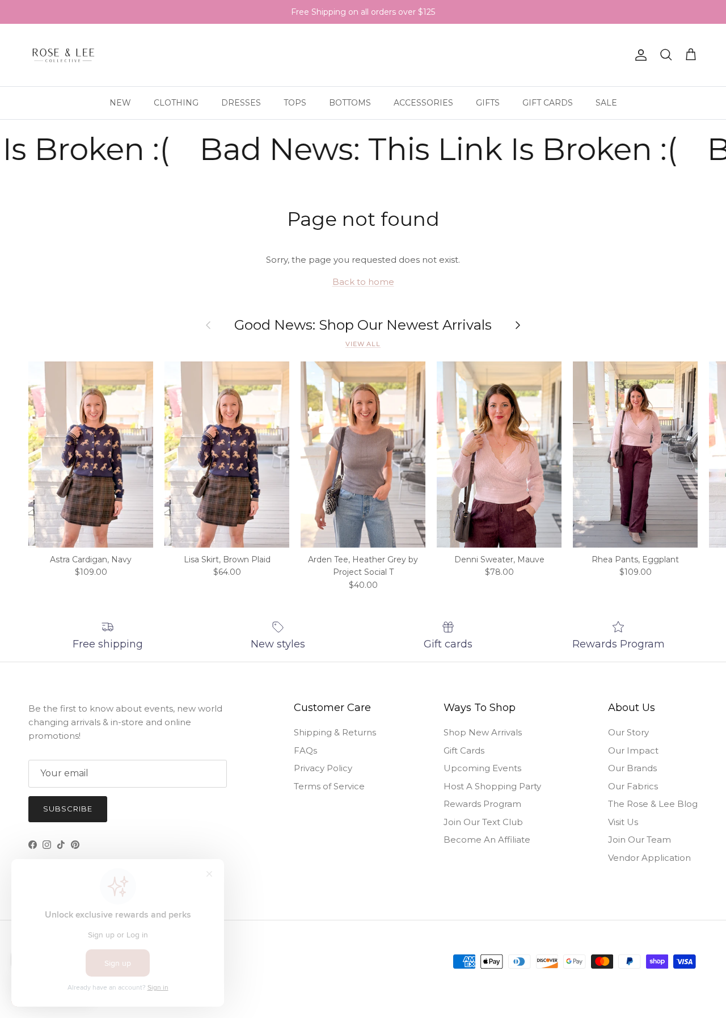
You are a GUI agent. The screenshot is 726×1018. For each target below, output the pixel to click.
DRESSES (241, 103)
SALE (606, 103)
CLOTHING (176, 103)
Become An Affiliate (487, 839)
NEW (120, 103)
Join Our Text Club (483, 822)
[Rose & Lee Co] (63, 55)
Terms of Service (329, 786)
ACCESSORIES (423, 103)
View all (363, 344)
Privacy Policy (323, 768)
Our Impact (633, 750)
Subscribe (67, 808)
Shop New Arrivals (483, 732)
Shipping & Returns (335, 732)
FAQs (305, 750)
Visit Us (623, 822)
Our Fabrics (633, 786)
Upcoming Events (482, 768)
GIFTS (488, 103)
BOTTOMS (350, 103)
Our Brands (632, 768)
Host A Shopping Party (492, 786)
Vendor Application (649, 857)
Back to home (363, 281)
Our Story (628, 732)
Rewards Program (482, 803)
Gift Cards (464, 750)
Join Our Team (639, 839)
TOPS (295, 103)
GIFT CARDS (547, 103)
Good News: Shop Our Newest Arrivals (363, 325)
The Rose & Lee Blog (653, 803)
